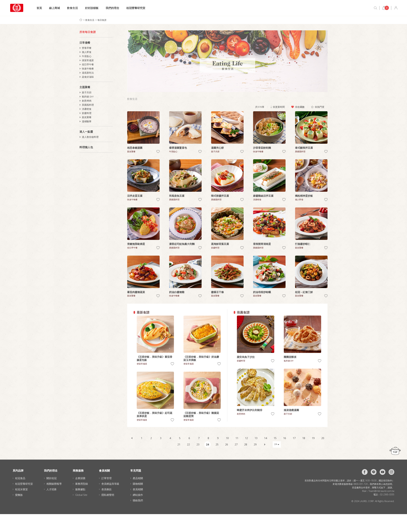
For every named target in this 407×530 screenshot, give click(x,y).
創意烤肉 (86, 100)
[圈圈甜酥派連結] (302, 334)
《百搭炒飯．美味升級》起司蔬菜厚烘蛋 (154, 414)
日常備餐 (84, 42)
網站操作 (138, 495)
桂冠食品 (20, 478)
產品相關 (138, 478)
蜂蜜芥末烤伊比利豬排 (249, 410)
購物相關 (138, 483)
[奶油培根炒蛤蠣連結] (269, 272)
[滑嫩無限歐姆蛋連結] (143, 223)
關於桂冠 (51, 478)
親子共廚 (86, 92)
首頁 (39, 8)
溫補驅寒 (86, 121)
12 (246, 438)
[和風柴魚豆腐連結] (185, 175)
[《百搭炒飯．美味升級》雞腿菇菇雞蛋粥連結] (202, 390)
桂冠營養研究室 (135, 8)
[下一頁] (265, 444)
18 (303, 438)
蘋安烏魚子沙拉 (246, 357)
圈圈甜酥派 (290, 357)
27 (236, 444)
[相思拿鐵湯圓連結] (143, 127)
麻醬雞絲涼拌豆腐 (263, 195)
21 (178, 444)
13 (256, 438)
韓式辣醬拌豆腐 (220, 195)
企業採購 (80, 478)
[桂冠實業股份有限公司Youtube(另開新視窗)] (382, 472)
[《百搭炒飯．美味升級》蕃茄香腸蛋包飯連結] (155, 334)
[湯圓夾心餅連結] (227, 127)
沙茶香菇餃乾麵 (262, 147)
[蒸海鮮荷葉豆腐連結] (227, 223)
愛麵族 (19, 495)
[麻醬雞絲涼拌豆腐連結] (269, 175)
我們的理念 (112, 8)
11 (236, 438)
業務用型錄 (81, 483)
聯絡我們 (138, 500)
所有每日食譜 (87, 32)
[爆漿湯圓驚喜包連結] (185, 127)
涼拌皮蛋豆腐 (134, 195)
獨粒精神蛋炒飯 (304, 195)
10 (227, 438)
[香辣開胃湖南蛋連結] (269, 223)
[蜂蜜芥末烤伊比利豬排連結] (255, 387)
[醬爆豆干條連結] (227, 272)
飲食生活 (72, 8)
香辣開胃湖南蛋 (262, 244)
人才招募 (51, 489)
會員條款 (106, 489)
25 (217, 444)
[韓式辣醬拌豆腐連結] (227, 175)
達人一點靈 (86, 131)
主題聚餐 (84, 87)
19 (313, 438)
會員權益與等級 (110, 483)
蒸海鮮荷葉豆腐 (220, 244)
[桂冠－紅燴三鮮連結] (311, 272)
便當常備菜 (88, 60)
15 (275, 438)
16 (284, 438)
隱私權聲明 (107, 495)
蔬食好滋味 (88, 76)
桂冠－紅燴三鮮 (304, 292)
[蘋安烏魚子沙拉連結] (255, 334)
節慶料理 (86, 113)
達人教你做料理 (90, 136)
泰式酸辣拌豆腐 (304, 147)
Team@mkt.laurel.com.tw (381, 490)
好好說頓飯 (92, 8)
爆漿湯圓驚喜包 (178, 147)
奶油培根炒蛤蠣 (262, 292)
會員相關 (138, 489)
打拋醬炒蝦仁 (302, 244)
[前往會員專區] (395, 8)
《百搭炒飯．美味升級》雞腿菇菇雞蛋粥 (201, 414)
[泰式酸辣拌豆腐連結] (311, 127)
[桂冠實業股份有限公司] (17, 8)
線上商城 (54, 8)
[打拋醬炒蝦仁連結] (311, 223)
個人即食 (86, 52)
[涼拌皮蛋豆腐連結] (143, 175)
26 (226, 444)
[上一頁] (132, 438)
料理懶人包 (86, 147)
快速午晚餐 (88, 68)
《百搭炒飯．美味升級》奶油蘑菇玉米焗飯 (201, 358)
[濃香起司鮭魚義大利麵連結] (185, 223)
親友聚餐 (86, 117)
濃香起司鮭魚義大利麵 (182, 244)
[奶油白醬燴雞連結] (185, 272)
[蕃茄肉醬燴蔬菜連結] (143, 272)
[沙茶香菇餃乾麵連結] (269, 127)
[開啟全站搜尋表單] (375, 8)
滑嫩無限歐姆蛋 (136, 244)
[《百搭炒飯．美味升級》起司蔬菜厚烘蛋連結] (155, 390)
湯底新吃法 (88, 72)
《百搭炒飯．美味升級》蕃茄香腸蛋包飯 (154, 358)
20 (322, 438)
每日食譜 (101, 19)
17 (294, 438)
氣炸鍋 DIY (88, 96)
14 (265, 438)
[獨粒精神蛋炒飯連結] (311, 175)
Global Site (81, 495)
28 (245, 444)
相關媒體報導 (54, 483)
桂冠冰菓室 (21, 489)
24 (207, 444)
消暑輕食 (86, 108)
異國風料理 (88, 104)
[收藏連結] (158, 151)
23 (198, 444)
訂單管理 (106, 478)
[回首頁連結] (80, 20)
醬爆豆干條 (217, 292)
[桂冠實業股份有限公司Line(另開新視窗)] (373, 472)
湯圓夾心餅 (217, 147)
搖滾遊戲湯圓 (291, 410)
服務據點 (80, 489)
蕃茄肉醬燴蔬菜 (136, 292)
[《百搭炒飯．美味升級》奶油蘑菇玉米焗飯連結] (202, 334)
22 (188, 444)
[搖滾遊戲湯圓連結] (302, 387)
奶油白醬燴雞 (176, 292)
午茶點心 (86, 56)
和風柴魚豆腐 (176, 195)
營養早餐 (86, 47)
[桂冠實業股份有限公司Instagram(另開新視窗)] (391, 472)
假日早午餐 (88, 64)
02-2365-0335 (387, 494)
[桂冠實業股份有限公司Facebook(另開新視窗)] (365, 472)
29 (255, 444)
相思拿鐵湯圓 (134, 147)
